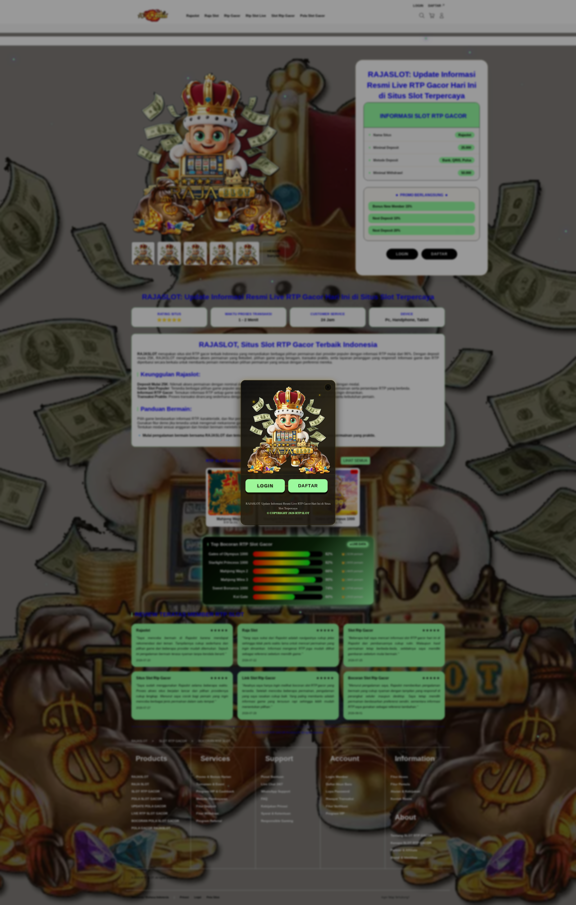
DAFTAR (308, 485)
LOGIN (265, 485)
